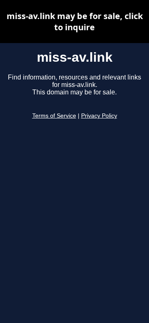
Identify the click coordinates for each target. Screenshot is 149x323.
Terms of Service (54, 116)
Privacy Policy (99, 116)
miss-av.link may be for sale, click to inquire (75, 21)
